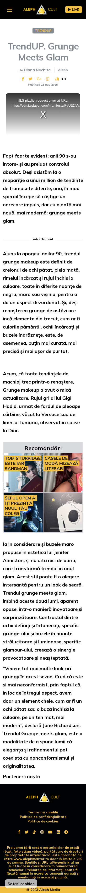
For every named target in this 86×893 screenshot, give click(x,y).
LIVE (75, 9)
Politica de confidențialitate (43, 816)
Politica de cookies (43, 821)
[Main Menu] (9, 9)
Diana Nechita (37, 70)
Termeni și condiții (43, 812)
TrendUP (43, 30)
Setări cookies (21, 883)
